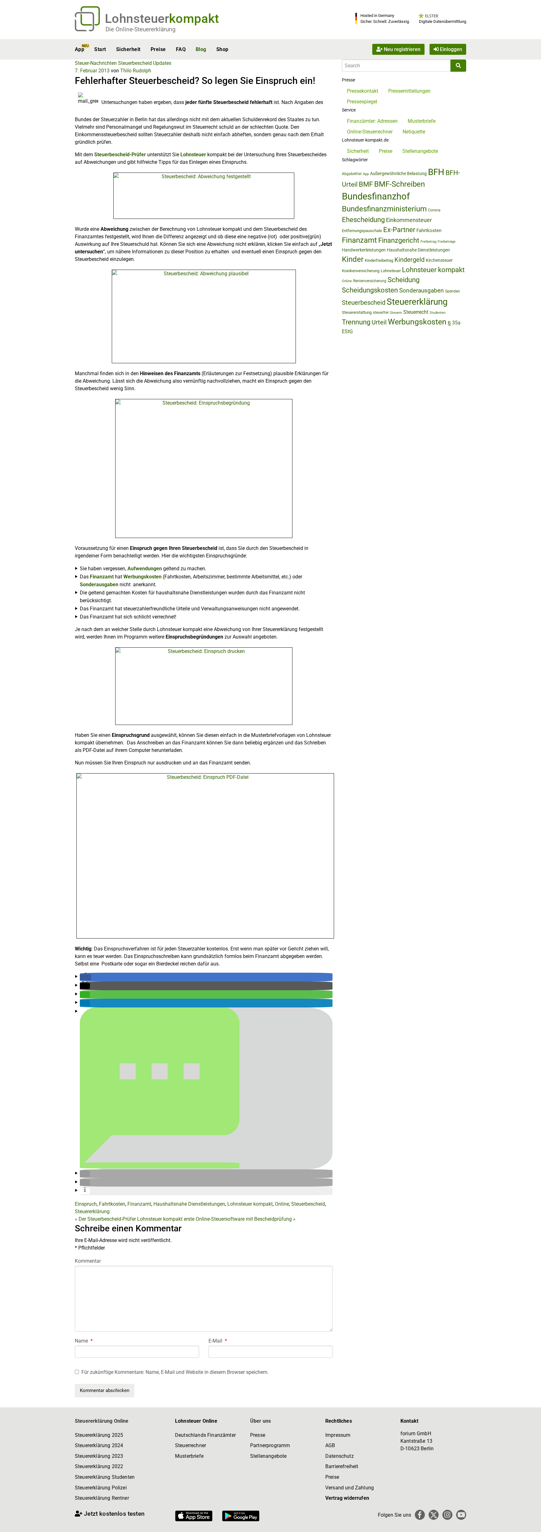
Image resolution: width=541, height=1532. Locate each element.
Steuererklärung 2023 (99, 1456)
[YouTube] (461, 1515)
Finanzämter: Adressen (372, 121)
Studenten (438, 313)
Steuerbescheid (135, 63)
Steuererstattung (357, 312)
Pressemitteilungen (409, 91)
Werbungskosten (142, 577)
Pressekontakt (362, 91)
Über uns (260, 1421)
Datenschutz (339, 1456)
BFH (436, 172)
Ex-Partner (399, 230)
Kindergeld (409, 259)
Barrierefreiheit (341, 1466)
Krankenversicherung (360, 270)
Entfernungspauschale (362, 230)
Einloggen (450, 49)
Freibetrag (428, 242)
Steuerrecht (415, 312)
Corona (434, 210)
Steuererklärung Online (102, 1421)
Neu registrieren (401, 49)
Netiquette (414, 132)
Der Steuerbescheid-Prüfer (105, 1219)
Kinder (352, 259)
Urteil (379, 322)
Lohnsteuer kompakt (250, 1204)
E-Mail (218, 1341)
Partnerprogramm (270, 1445)
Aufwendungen (144, 569)
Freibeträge (447, 242)
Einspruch (86, 1204)
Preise (158, 49)
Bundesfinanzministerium (384, 208)
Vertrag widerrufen (347, 1498)
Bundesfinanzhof (376, 196)
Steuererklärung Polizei (101, 1488)
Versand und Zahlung (349, 1488)
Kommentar (88, 1261)
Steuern (396, 312)
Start (100, 49)
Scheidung (404, 280)
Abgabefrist (352, 174)
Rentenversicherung (369, 281)
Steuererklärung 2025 (99, 1435)
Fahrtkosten (112, 1204)
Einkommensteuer (409, 220)
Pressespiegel (362, 102)
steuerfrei (381, 312)
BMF (366, 184)
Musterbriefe (421, 121)
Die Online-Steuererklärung (141, 29)
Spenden (452, 291)
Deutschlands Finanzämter (205, 1435)
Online (282, 1204)
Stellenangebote (420, 151)
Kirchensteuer (439, 260)
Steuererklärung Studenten (105, 1477)
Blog (201, 49)
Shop (222, 49)
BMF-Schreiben (399, 184)
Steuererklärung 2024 (99, 1445)
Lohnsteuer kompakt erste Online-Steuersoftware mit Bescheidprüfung (216, 1219)
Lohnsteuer (193, 155)
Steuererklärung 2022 (99, 1466)
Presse (257, 1435)
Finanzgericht (398, 240)
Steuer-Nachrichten (96, 63)
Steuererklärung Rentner (102, 1498)
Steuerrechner (190, 1445)
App (79, 49)
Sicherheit (128, 49)
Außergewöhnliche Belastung (398, 173)
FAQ (181, 49)
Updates (162, 63)
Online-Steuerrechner (370, 132)
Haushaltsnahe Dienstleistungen (189, 1204)
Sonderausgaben (99, 584)
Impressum (337, 1435)
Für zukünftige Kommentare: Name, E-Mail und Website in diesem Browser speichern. (175, 1372)
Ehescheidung (363, 220)
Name (84, 1341)
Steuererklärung (92, 1211)
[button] (85, 977)
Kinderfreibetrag (379, 260)
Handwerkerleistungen (364, 250)
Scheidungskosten (370, 290)
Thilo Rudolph (135, 71)
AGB (330, 1445)
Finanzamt (102, 577)
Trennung (356, 322)
